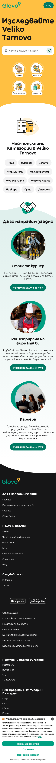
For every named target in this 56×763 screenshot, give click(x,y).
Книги (5, 713)
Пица (5, 698)
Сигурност (8, 559)
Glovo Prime (8, 542)
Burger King (8, 669)
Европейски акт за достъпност (20, 646)
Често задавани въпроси (16, 537)
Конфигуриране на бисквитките (19, 635)
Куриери (6, 510)
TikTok (5, 585)
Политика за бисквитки (15, 624)
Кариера (6, 499)
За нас (5, 531)
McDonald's (8, 665)
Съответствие (11, 629)
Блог (4, 548)
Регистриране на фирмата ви (18, 505)
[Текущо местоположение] (49, 51)
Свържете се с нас (12, 553)
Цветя (6, 708)
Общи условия (10, 613)
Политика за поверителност (18, 618)
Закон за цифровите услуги (16, 640)
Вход (4, 564)
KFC (4, 674)
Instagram (7, 580)
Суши (5, 703)
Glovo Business (9, 516)
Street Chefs (8, 679)
